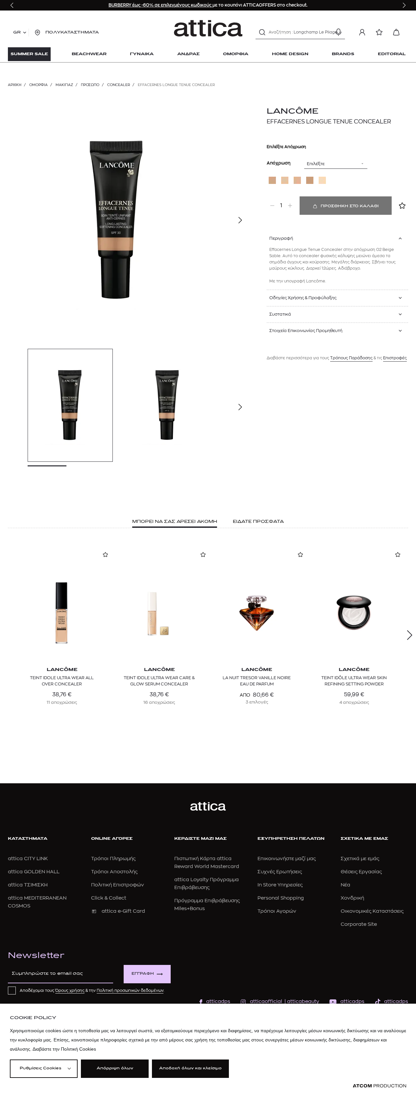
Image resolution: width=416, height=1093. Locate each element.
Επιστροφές (395, 358)
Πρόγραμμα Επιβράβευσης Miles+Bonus (207, 904)
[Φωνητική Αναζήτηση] (338, 32)
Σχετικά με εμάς (360, 858)
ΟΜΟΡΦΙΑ (38, 85)
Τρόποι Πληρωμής (113, 858)
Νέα (345, 884)
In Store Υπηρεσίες (280, 884)
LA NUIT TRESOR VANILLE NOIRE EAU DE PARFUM (257, 681)
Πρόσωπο (90, 85)
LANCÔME (292, 112)
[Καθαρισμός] (327, 32)
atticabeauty (301, 1001)
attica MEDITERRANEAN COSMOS (37, 902)
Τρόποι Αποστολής (114, 871)
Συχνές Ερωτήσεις (279, 871)
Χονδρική (352, 898)
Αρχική (14, 85)
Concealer (118, 85)
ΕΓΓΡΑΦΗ (143, 974)
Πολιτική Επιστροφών (117, 884)
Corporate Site (359, 924)
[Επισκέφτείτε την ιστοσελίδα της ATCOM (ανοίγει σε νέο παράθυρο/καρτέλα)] (379, 1086)
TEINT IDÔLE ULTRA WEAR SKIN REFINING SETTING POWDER (354, 681)
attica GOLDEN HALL (34, 871)
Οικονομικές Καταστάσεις (372, 911)
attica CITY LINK (28, 858)
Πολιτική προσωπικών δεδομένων (130, 991)
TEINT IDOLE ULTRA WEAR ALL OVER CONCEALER (62, 681)
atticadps (218, 1001)
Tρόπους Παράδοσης (351, 358)
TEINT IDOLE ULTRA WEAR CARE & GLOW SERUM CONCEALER (159, 681)
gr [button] (17, 32)
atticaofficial (266, 1001)
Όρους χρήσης (70, 991)
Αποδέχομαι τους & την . (92, 991)
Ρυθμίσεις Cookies (40, 1068)
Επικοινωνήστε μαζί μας (286, 858)
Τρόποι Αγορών (276, 911)
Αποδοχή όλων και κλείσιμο (190, 1068)
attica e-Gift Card (123, 911)
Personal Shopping (280, 898)
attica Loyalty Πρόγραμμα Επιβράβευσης (206, 883)
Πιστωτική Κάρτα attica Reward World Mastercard (206, 862)
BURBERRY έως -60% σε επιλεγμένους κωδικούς (160, 5)
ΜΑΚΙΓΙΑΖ (64, 85)
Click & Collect (108, 898)
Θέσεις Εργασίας (361, 871)
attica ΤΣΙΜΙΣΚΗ (28, 884)
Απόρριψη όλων (115, 1068)
